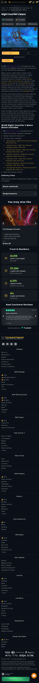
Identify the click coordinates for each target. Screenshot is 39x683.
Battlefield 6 (19, 621)
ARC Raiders (19, 535)
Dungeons (4, 409)
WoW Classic (19, 417)
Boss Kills (4, 545)
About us (4, 352)
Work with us (5, 355)
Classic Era (5, 423)
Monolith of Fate (7, 608)
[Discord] (3, 344)
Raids (3, 382)
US (28, 53)
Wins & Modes (6, 565)
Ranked (3, 560)
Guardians (4, 590)
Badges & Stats (6, 563)
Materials (4, 509)
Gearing (4, 405)
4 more (3, 412)
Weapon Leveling (7, 631)
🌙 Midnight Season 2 (8, 377)
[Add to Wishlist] (35, 29)
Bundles (4, 502)
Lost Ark (19, 575)
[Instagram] (11, 344)
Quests (3, 644)
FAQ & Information (7, 359)
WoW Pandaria (19, 473)
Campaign (4, 626)
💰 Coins (4, 538)
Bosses (3, 441)
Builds (3, 443)
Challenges (5, 484)
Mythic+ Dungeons (7, 384)
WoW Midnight (19, 372)
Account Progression (8, 567)
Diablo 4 (19, 496)
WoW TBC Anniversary (19, 394)
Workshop (4, 547)
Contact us (5, 362)
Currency (4, 445)
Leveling (4, 527)
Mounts (3, 529)
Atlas (3, 459)
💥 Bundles (5, 380)
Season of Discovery (8, 427)
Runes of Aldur (6, 436)
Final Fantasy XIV (19, 519)
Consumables (5, 438)
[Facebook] (7, 344)
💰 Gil (3, 522)
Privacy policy (6, 364)
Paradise (4, 585)
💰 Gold (4, 375)
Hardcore (4, 425)
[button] (33, 2)
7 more (3, 389)
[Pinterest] (15, 344)
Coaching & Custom (8, 570)
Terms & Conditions (8, 366)
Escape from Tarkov (19, 636)
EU (10, 53)
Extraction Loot (6, 550)
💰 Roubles (5, 639)
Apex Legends (19, 557)
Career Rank (5, 624)
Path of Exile (19, 456)
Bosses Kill (5, 461)
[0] (30, 2)
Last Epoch (19, 598)
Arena (3, 611)
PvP (2, 387)
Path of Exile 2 (19, 433)
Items (3, 511)
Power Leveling (6, 402)
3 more (3, 514)
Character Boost (6, 486)
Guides (3, 357)
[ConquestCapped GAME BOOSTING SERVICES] (2, 337)
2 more (3, 450)
